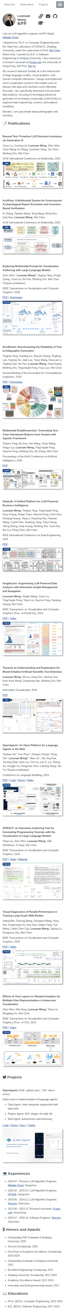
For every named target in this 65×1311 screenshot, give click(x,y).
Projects (43, 4)
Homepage (16, 297)
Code (13, 780)
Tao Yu (32, 65)
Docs (23, 1125)
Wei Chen (54, 50)
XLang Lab (35, 62)
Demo (21, 780)
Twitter (31, 1125)
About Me (9, 4)
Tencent (12, 1203)
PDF (5, 297)
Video (13, 618)
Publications (27, 4)
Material (22, 859)
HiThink (12, 1194)
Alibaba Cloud (10, 37)
